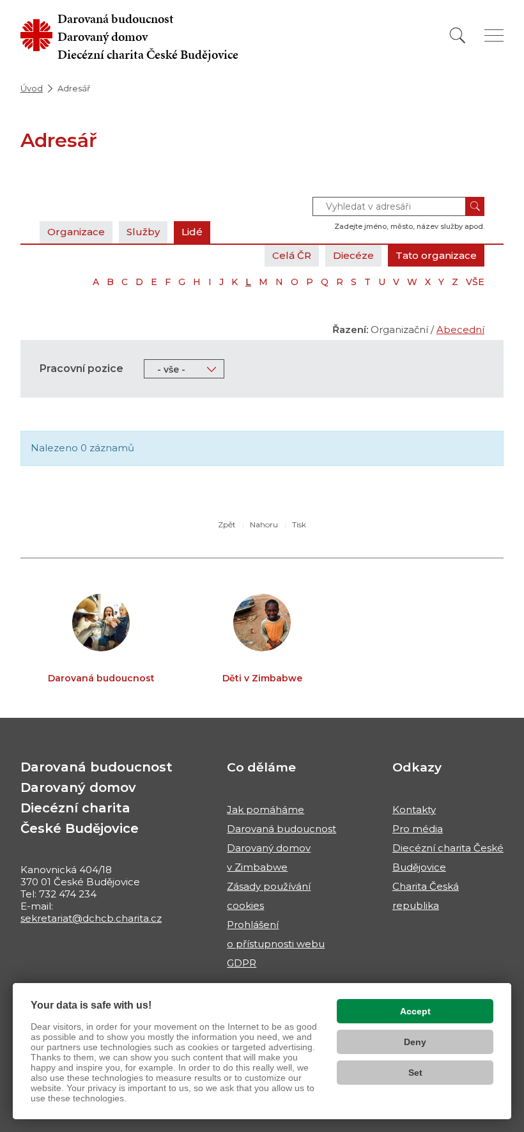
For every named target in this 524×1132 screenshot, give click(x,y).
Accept (415, 1011)
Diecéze (353, 255)
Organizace (76, 232)
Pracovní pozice (81, 368)
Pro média (417, 829)
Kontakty (414, 809)
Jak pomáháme (265, 809)
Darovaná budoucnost (281, 829)
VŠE (475, 282)
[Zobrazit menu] (494, 35)
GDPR (241, 963)
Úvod (31, 88)
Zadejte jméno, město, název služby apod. (409, 226)
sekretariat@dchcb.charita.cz (91, 918)
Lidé (192, 232)
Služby (143, 232)
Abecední (460, 329)
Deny (415, 1042)
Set (415, 1072)
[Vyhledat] (457, 35)
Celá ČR (291, 255)
